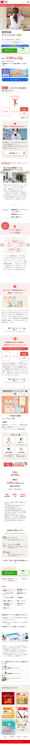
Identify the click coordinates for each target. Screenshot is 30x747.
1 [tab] (12, 205)
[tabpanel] (15, 183)
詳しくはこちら (15, 79)
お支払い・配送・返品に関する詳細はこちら (15, 561)
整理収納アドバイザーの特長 (8, 604)
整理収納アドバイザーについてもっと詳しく (20, 210)
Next (28, 172)
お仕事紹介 (20, 597)
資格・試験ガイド (17, 217)
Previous (2, 172)
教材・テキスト (21, 601)
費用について (7, 608)
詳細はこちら (24, 117)
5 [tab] (17, 205)
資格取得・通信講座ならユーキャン (11, 578)
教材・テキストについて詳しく (15, 329)
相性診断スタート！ (15, 153)
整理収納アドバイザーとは (22, 590)
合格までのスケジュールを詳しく (15, 379)
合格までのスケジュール (21, 604)
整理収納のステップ (17, 214)
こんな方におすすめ (8, 593)
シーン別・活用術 (8, 597)
